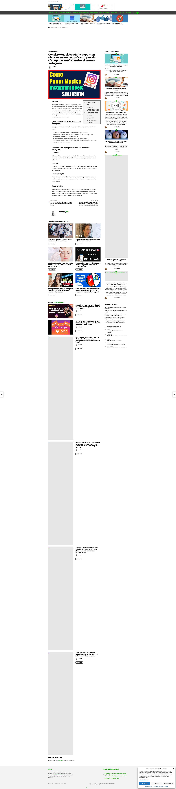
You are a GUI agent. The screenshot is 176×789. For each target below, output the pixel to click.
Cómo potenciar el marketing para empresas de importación (60, 240)
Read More (52, 243)
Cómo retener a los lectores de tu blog (88, 24)
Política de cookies (148, 786)
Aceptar (144, 783)
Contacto (50, 1)
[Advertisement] (88, 38)
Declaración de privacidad (158, 786)
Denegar (156, 783)
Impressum (166, 786)
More (121, 71)
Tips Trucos (94, 13)
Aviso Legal (56, 1)
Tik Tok (122, 13)
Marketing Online (65, 13)
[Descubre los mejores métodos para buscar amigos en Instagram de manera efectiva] (88, 254)
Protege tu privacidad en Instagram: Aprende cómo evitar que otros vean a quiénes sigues (60, 290)
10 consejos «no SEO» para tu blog (116, 112)
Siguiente (127, 20)
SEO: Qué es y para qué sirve (114, 340)
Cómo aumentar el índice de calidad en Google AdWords (55, 24)
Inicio (56, 13)
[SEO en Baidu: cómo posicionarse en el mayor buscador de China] (116, 276)
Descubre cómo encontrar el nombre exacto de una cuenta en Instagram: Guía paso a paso (86, 654)
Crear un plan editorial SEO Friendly (116, 344)
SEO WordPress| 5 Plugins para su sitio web (116, 336)
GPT (100, 13)
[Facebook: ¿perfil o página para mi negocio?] (104, 18)
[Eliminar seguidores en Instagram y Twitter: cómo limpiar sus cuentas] (120, 18)
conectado (60, 760)
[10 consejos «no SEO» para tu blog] (116, 106)
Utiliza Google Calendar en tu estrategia (71, 24)
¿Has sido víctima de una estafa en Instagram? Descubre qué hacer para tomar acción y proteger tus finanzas (87, 444)
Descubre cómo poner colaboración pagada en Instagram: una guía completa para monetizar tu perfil (87, 290)
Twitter (128, 13)
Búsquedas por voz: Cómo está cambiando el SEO (116, 260)
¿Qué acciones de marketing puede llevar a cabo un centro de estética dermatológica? (60, 264)
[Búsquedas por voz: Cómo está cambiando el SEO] (116, 206)
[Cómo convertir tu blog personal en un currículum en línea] (116, 135)
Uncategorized (59, 302)
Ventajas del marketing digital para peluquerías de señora (87, 240)
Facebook (106, 13)
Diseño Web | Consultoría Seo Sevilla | (107, 783)
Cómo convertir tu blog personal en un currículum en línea (116, 142)
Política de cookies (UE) (94, 784)
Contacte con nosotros (59, 774)
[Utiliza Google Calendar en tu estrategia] (72, 18)
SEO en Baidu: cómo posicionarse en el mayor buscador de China (116, 283)
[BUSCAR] (135, 12)
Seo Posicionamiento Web (81, 13)
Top (51, 13)
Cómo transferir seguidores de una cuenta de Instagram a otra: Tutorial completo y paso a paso (87, 322)
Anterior (49, 20)
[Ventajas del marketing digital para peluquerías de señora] (88, 230)
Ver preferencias (168, 783)
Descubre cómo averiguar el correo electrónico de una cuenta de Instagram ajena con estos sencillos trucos (87, 339)
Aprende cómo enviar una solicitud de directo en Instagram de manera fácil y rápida (87, 306)
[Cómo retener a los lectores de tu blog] (88, 18)
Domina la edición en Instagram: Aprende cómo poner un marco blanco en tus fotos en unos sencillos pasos (86, 550)
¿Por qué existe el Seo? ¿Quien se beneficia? (115, 331)
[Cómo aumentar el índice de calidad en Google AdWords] (56, 18)
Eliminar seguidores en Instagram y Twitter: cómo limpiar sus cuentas (118, 24)
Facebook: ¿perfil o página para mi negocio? (103, 24)
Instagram (114, 13)
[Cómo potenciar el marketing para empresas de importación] (60, 230)
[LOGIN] (137, 12)
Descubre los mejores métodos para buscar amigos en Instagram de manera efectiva (88, 264)
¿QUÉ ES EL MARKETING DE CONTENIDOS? (117, 348)
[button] (173, 768)
